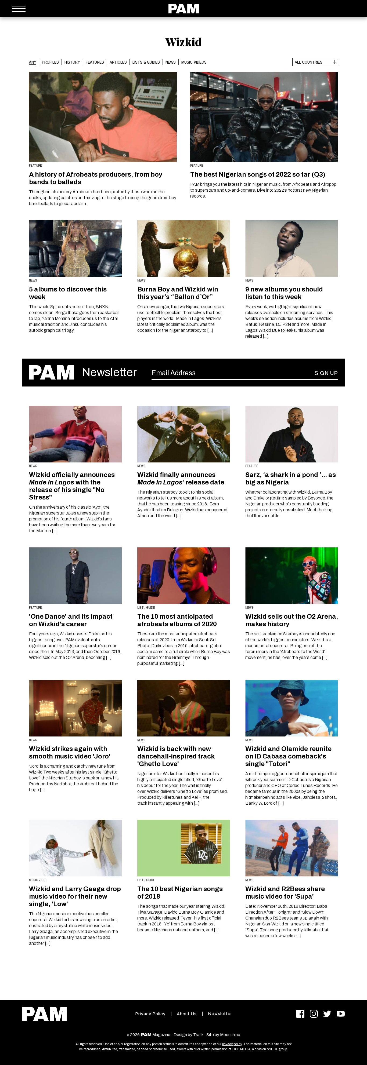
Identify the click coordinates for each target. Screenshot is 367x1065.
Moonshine (230, 1035)
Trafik (198, 1035)
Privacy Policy (150, 1014)
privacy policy (232, 1044)
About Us (187, 1014)
